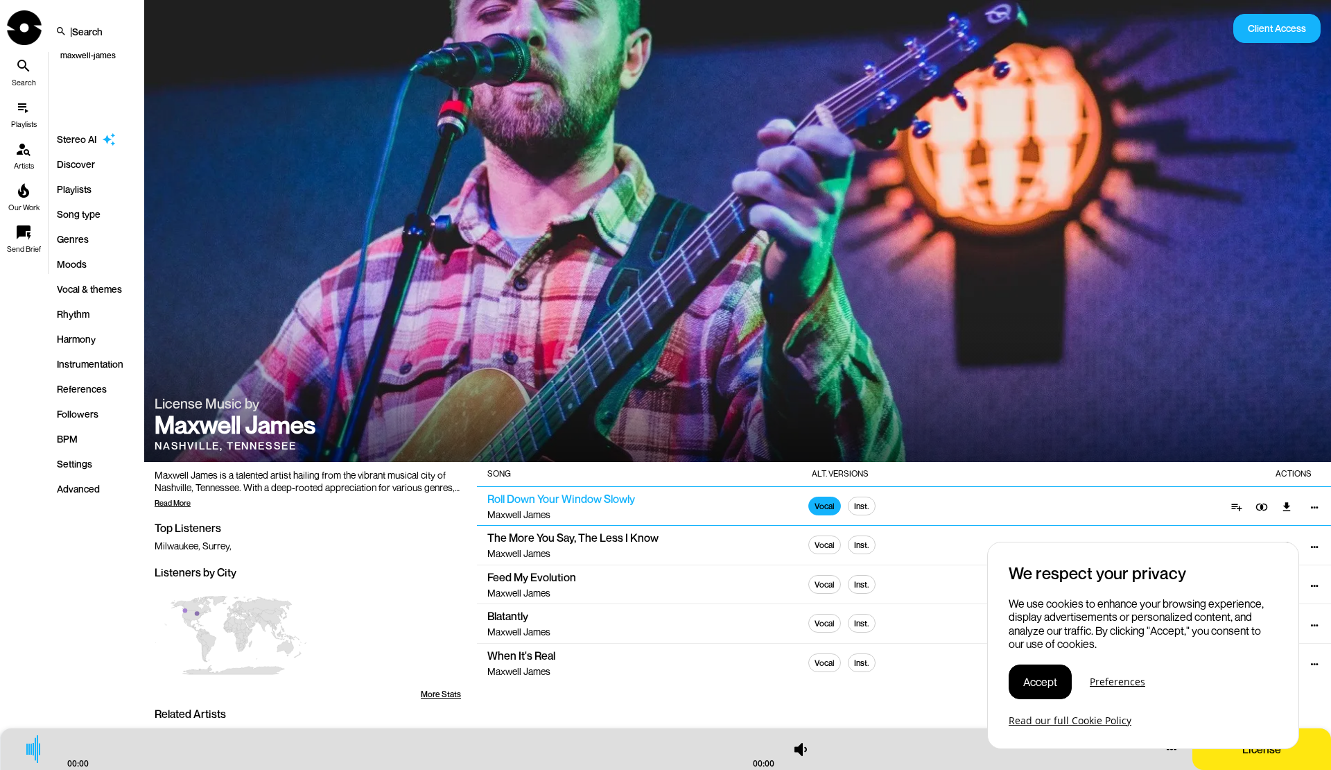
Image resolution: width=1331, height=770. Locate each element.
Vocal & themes (89, 289)
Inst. (861, 506)
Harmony (76, 339)
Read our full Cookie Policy (1070, 720)
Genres (73, 239)
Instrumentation (90, 364)
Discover (76, 164)
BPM (67, 439)
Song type (79, 214)
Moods (72, 264)
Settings (74, 464)
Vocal (825, 506)
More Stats (441, 694)
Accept (1040, 682)
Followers (77, 414)
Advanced (78, 489)
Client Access (1277, 28)
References (82, 389)
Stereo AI (76, 139)
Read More (173, 502)
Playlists (74, 189)
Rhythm (73, 314)
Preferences (1117, 682)
